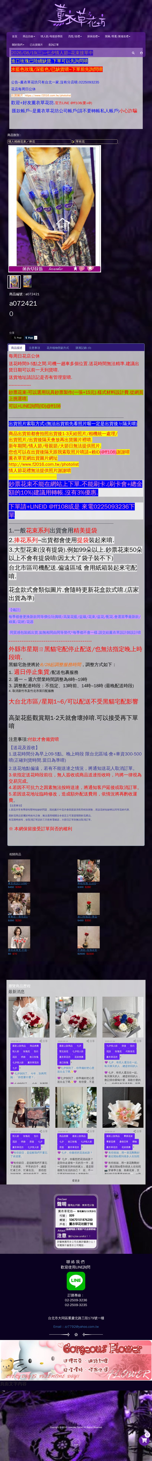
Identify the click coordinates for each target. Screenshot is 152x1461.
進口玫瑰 (33, 1056)
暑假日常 (123, 1141)
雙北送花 (63, 1051)
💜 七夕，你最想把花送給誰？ (74, 1152)
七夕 (14, 1068)
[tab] (16, 347)
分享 (11, 333)
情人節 (15, 1051)
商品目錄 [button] (28, 36)
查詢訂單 (53, 44)
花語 (14, 1056)
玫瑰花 (26, 1051)
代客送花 (130, 1051)
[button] (141, 53)
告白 (36, 1051)
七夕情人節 (18, 1062)
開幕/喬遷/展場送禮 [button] (116, 36)
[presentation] (34, 348)
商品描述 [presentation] (16, 348)
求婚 (23, 1056)
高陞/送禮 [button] (74, 36)
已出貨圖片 (36, 44)
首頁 (14, 36)
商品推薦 (34, 1045)
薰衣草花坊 (33, 1062)
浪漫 (124, 1045)
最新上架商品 (19, 1045)
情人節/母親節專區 (52, 36)
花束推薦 (79, 1056)
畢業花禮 (110, 1141)
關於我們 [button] (17, 44)
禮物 (134, 1141)
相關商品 (15, 854)
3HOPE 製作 (76, 1450)
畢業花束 (128, 1136)
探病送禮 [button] (92, 36)
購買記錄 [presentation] (83, 348)
